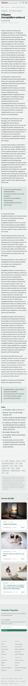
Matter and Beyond (19, 649)
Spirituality (3, 670)
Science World (18, 646)
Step (13, 468)
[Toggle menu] (26, 2)
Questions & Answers (6, 667)
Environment (18, 651)
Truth (7, 473)
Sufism (23, 470)
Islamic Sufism (5, 465)
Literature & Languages (20, 667)
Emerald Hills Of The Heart (8, 463)
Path (11, 465)
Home (2, 7)
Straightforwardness (15, 470)
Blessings (12, 461)
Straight (17, 468)
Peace (15, 465)
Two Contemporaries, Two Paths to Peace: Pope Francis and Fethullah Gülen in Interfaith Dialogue (13, 586)
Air (2, 461)
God (17, 463)
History (16, 665)
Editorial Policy (11, 681)
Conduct (18, 461)
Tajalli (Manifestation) (10, 524)
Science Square (19, 644)
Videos (3, 651)
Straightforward (5, 470)
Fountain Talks (4, 649)
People (21, 465)
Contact (18, 681)
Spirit (8, 468)
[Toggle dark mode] (23, 2)
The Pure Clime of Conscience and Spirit (13, 554)
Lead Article (4, 660)
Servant (3, 468)
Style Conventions (13, 683)
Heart (21, 463)
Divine (23, 461)
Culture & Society (19, 660)
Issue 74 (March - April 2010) (15, 10)
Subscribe (4, 630)
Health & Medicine (19, 654)
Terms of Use (4, 681)
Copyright (23, 681)
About (2, 644)
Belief (6, 461)
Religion (3, 662)
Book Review (18, 670)
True (3, 473)
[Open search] (19, 2)
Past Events (4, 646)
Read (22, 527)
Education (17, 662)
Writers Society (4, 683)
